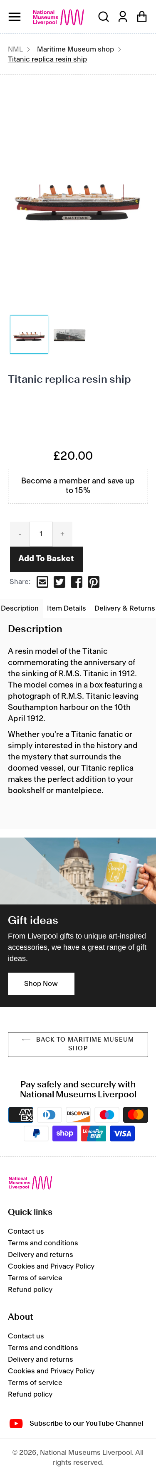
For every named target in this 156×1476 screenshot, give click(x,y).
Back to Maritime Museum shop (84, 1044)
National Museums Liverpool (59, 17)
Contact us (26, 1231)
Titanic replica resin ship (47, 59)
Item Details (66, 608)
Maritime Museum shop (75, 49)
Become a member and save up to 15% (78, 486)
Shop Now (41, 984)
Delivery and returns (40, 1255)
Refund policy (30, 1290)
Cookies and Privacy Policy (51, 1266)
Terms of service (35, 1278)
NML (15, 49)
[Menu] (14, 16)
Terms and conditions (43, 1243)
